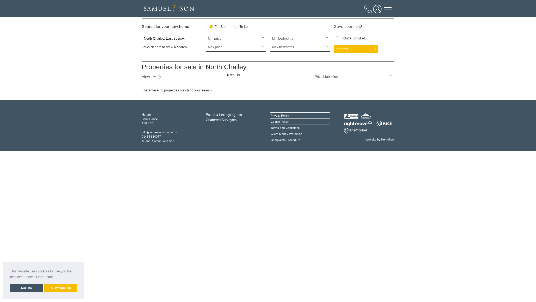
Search (342, 49)
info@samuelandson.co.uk (159, 132)
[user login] (378, 11)
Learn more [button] (44, 277)
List (154, 77)
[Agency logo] (169, 9)
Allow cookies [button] (61, 287)
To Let (244, 27)
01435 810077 (151, 136)
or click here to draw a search (165, 47)
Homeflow (387, 139)
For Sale (221, 27)
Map (159, 77)
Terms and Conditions (285, 127)
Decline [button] (26, 287)
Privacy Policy (280, 115)
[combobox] (172, 38)
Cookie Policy (280, 121)
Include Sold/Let (353, 38)
